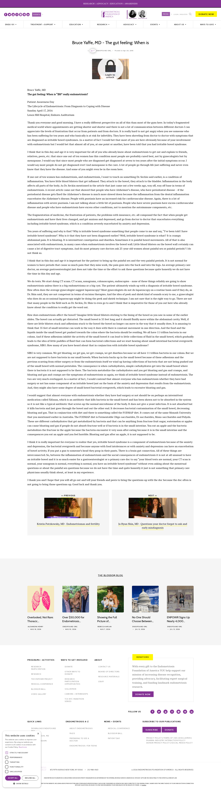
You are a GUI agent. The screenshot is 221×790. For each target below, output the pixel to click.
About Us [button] (179, 24)
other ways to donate (72, 672)
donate (69, 666)
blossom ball (38, 689)
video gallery (38, 694)
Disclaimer (184, 738)
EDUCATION (116, 3)
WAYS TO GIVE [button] (207, 24)
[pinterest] (24, 14)
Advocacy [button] (129, 24)
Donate (169, 730)
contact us (104, 666)
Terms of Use (170, 738)
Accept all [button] (13, 778)
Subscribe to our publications (161, 721)
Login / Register (180, 14)
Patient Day (114, 738)
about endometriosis (81, 728)
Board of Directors (109, 671)
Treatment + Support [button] (42, 24)
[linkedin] (28, 14)
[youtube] (13, 14)
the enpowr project (42, 679)
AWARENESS (131, 3)
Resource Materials (109, 676)
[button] (21, 783)
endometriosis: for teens (83, 746)
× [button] (38, 734)
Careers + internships (76, 694)
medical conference (42, 684)
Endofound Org (70, 626)
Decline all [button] (30, 778)
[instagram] (17, 14)
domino (144, 785)
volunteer (70, 689)
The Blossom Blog (110, 575)
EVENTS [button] (154, 24)
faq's (72, 733)
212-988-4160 (92, 770)
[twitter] (9, 14)
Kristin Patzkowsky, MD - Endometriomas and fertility (68, 524)
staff (101, 681)
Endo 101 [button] (10, 24)
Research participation (38, 667)
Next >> (152, 495)
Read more (23, 747)
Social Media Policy (182, 743)
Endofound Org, (104, 51)
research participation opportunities (72, 681)
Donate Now (206, 14)
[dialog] (22, 759)
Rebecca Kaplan (105, 626)
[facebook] (5, 14)
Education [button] (75, 24)
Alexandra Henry (35, 626)
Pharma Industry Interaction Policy (165, 740)
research (36, 674)
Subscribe (152, 730)
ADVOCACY (102, 3)
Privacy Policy (154, 738)
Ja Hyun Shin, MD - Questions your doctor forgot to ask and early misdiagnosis (152, 525)
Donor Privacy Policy (158, 743)
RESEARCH (89, 3)
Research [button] (102, 24)
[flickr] (20, 14)
